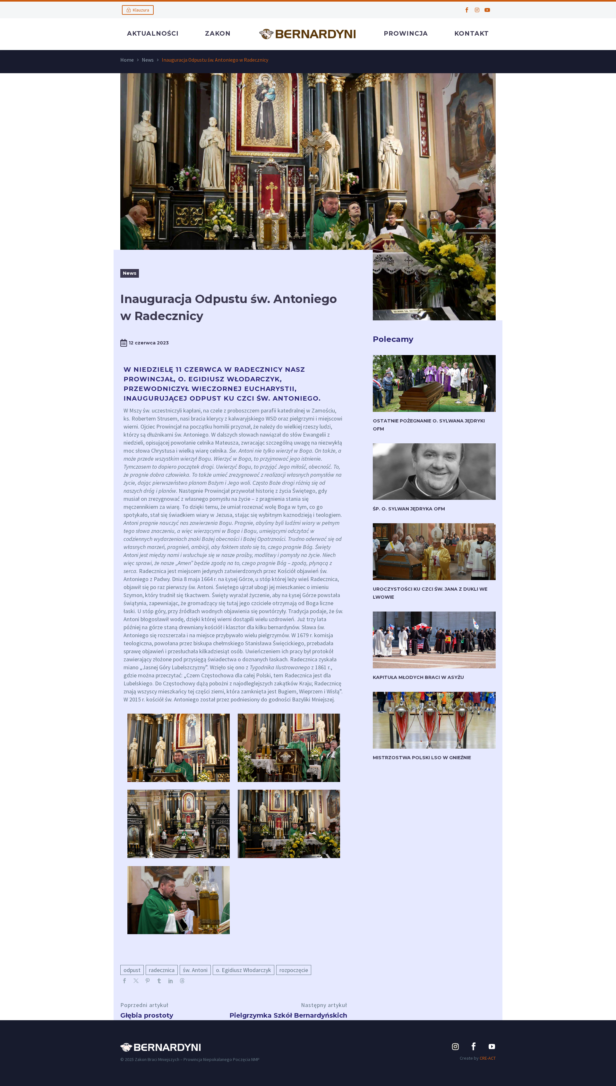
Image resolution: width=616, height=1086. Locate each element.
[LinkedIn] (170, 980)
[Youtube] (487, 10)
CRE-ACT (488, 1058)
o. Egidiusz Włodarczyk (243, 970)
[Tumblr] (159, 980)
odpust (132, 970)
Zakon (218, 33)
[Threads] (182, 980)
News (148, 60)
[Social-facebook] (467, 10)
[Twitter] (136, 980)
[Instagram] (477, 10)
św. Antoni (195, 970)
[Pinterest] (147, 980)
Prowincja (406, 33)
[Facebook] (124, 980)
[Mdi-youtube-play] (492, 1046)
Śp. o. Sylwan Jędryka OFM (409, 509)
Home (127, 60)
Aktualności (153, 33)
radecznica (162, 970)
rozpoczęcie (293, 970)
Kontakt (471, 33)
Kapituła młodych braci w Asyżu (418, 677)
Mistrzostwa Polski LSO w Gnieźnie (422, 757)
